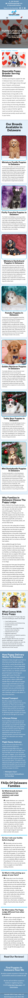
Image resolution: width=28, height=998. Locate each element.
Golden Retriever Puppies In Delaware (14, 367)
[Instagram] (22, 8)
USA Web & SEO (19, 996)
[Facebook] (20, 8)
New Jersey (18, 985)
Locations (8, 50)
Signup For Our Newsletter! (11, 8)
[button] (7, 18)
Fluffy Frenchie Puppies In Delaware (14, 213)
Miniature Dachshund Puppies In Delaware (14, 262)
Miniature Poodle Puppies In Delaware (14, 163)
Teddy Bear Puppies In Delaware (14, 419)
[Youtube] (25, 8)
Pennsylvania (14, 987)
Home (3, 50)
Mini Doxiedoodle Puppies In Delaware (14, 469)
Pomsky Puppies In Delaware (14, 314)
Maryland (12, 985)
